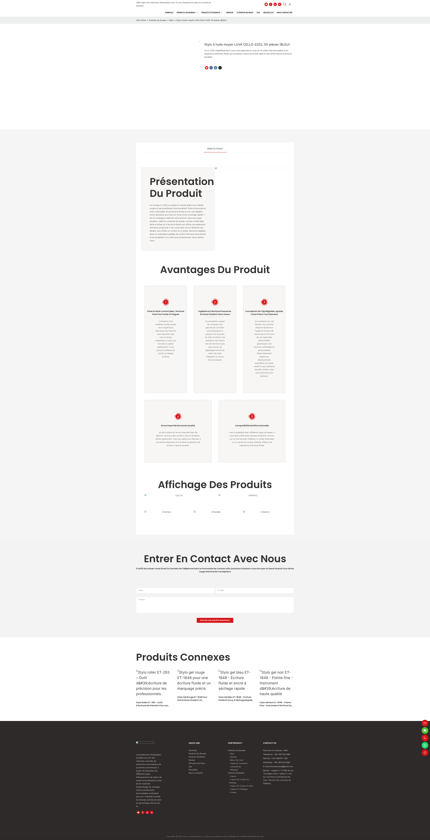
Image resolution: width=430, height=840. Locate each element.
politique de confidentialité (239, 836)
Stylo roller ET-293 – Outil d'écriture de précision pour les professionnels (152, 704)
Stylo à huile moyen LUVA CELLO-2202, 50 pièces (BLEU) (201, 20)
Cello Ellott (141, 20)
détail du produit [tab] (215, 149)
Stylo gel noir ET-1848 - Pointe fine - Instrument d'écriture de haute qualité (275, 704)
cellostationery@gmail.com (281, 766)
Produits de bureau (157, 20)
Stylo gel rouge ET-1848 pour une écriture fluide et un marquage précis (192, 699)
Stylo (171, 20)
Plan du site (258, 836)
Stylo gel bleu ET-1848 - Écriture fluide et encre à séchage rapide (235, 698)
